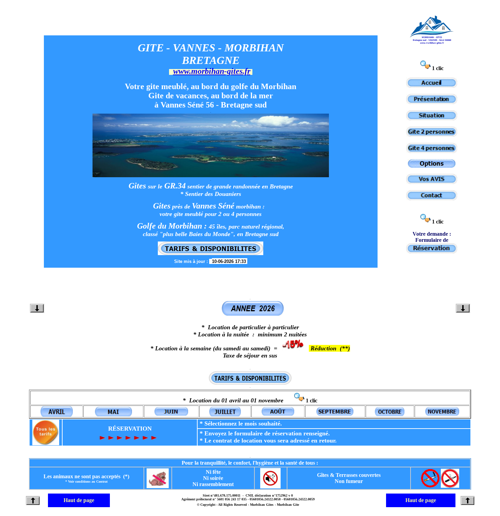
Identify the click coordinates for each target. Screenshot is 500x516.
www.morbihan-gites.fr (211, 71)
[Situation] (431, 118)
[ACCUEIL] (431, 86)
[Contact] (431, 198)
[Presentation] (431, 102)
